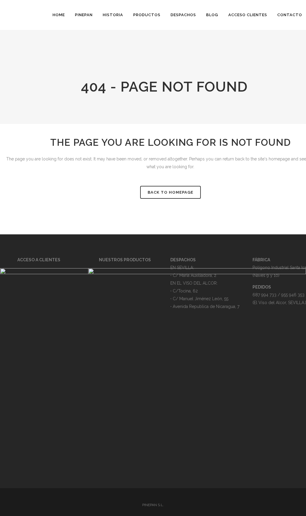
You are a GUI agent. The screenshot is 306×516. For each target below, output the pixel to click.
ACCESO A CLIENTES (38, 259)
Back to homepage (170, 192)
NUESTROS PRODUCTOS (125, 259)
